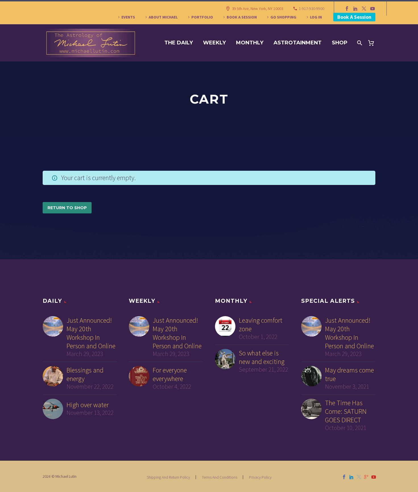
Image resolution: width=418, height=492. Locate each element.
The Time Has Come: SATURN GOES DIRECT (346, 411)
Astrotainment (298, 43)
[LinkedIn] (355, 8)
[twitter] (359, 477)
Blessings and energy (85, 374)
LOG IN (316, 17)
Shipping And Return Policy (168, 477)
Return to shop (67, 207)
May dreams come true (349, 374)
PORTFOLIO (202, 17)
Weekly (214, 43)
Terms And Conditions (219, 477)
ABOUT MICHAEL (163, 17)
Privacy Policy (260, 477)
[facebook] (344, 477)
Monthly (249, 43)
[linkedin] (351, 477)
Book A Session (354, 17)
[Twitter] (364, 8)
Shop (339, 43)
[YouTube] (372, 8)
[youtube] (373, 477)
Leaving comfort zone (260, 324)
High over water (88, 405)
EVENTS (128, 17)
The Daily (178, 43)
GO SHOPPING (283, 17)
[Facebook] (347, 8)
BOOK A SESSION (242, 17)
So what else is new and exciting (261, 357)
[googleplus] (366, 477)
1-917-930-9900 (311, 8)
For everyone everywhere (170, 374)
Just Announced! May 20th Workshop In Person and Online (91, 333)
